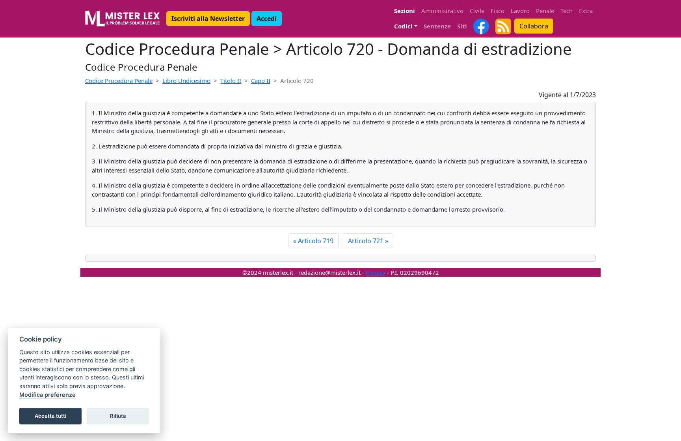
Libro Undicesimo (186, 80)
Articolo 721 (368, 240)
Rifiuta (118, 416)
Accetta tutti (50, 416)
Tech (566, 11)
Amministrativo (442, 11)
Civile (477, 11)
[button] (208, 18)
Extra (586, 11)
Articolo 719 (313, 240)
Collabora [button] (533, 26)
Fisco (497, 11)
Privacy (375, 272)
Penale (545, 11)
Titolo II (230, 80)
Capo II (260, 80)
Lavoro (520, 11)
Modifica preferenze (47, 394)
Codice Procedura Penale (119, 80)
